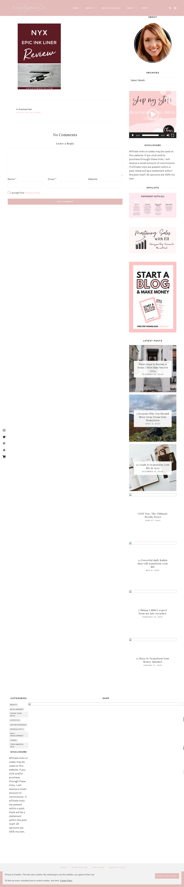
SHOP (144, 8)
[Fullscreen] (172, 135)
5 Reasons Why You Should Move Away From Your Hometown (152, 417)
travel (13, 740)
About (89, 8)
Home (76, 8)
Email (52, 179)
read (130, 8)
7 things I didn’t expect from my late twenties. (152, 611)
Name (12, 179)
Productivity (17, 729)
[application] (152, 114)
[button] (153, 114)
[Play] (132, 135)
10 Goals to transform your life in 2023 (153, 466)
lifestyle (15, 720)
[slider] (150, 135)
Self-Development (17, 735)
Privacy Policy (32, 192)
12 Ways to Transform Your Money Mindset (152, 660)
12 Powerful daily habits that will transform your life (153, 563)
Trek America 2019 (16, 745)
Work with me (80, 867)
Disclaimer (98, 867)
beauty (13, 705)
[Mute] (168, 135)
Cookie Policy (66, 880)
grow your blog (111, 8)
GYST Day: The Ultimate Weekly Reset (153, 515)
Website (92, 179)
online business (18, 725)
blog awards (16, 709)
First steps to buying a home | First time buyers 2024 (153, 367)
